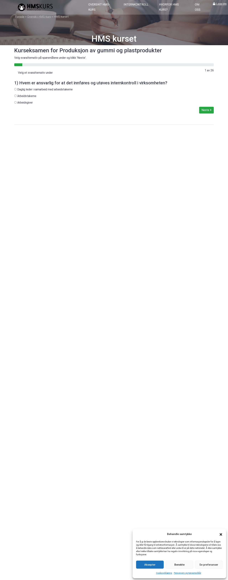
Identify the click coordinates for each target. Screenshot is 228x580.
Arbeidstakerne (26, 96)
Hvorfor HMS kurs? (169, 7)
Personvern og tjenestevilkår (187, 573)
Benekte (179, 564)
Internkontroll (136, 4)
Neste (205, 110)
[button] (221, 534)
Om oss (197, 7)
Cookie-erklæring (164, 573)
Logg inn (221, 4)
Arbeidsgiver (25, 102)
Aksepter (150, 564)
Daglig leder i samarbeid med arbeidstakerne (45, 89)
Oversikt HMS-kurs (99, 7)
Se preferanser (208, 564)
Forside (19, 16)
